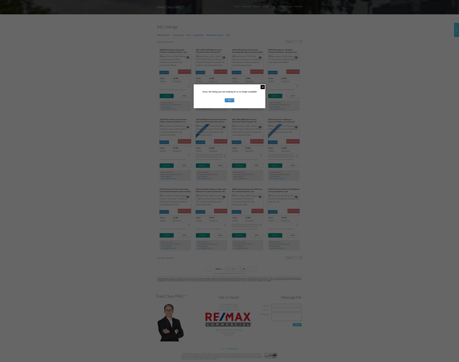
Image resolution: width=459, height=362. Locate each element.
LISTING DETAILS (167, 96)
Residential (198, 35)
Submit (297, 325)
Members (299, 6)
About (289, 6)
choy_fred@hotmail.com (169, 109)
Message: (264, 314)
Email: (265, 310)
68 (244, 269)
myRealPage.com (233, 348)
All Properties (163, 35)
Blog (273, 6)
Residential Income (214, 35)
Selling (265, 6)
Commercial (177, 35)
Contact (280, 6)
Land (188, 35)
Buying (257, 6)
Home (236, 6)
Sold (228, 35)
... (237, 269)
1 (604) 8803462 (166, 107)
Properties (246, 6)
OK (229, 100)
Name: (266, 305)
